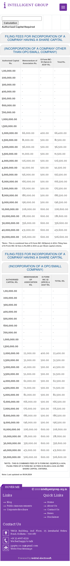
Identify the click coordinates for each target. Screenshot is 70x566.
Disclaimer (53, 517)
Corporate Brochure (17, 509)
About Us (52, 506)
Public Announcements (19, 506)
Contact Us (53, 509)
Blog (9, 502)
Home (50, 502)
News (50, 513)
